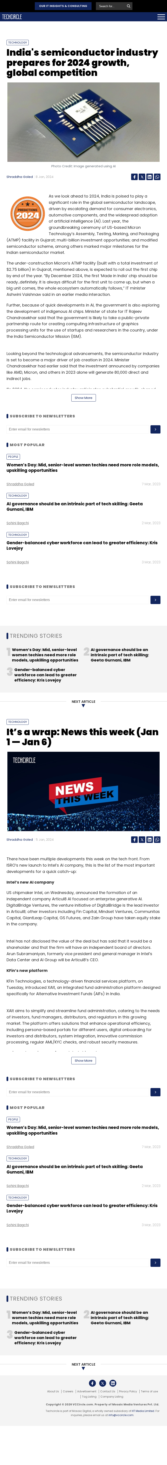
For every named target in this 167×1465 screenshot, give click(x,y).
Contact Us (107, 1391)
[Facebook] (134, 177)
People (13, 457)
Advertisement (86, 1391)
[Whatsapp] (157, 177)
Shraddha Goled (20, 176)
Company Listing (111, 1396)
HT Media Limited (143, 1411)
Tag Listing (89, 1396)
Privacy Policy (128, 1391)
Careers (68, 1391)
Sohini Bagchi (18, 523)
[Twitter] (142, 177)
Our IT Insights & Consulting (63, 6)
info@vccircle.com (121, 1415)
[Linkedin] (149, 177)
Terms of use (149, 1391)
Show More (83, 397)
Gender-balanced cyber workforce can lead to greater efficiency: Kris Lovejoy (82, 545)
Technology (17, 42)
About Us (53, 1391)
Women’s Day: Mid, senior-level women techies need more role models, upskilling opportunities (83, 467)
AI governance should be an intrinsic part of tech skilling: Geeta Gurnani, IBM (75, 506)
